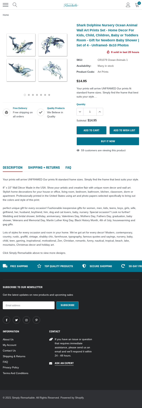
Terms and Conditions (15, 373)
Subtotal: (82, 120)
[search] (15, 4)
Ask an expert (64, 363)
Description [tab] (13, 167)
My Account (9, 344)
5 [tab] (41, 95)
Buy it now (108, 141)
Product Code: (86, 71)
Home (6, 15)
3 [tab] (33, 95)
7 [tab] (49, 95)
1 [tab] (25, 95)
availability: (84, 65)
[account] (128, 4)
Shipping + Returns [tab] (44, 167)
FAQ (5, 361)
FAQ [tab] (68, 167)
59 (82, 150)
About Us (8, 339)
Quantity (81, 104)
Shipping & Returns (14, 356)
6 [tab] (45, 95)
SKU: (80, 59)
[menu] (5, 5)
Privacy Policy (11, 367)
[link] (6, 320)
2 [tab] (29, 95)
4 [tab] (37, 95)
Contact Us (9, 350)
